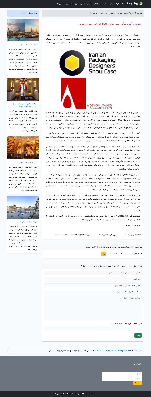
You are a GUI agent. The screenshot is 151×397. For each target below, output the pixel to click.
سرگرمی (90, 3)
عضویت (138, 382)
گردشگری (69, 3)
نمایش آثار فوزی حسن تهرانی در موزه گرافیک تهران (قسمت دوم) (24, 105)
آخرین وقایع (80, 3)
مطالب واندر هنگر (101, 3)
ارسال (138, 335)
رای (103, 253)
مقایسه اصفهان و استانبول (28, 44)
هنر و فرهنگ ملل (116, 3)
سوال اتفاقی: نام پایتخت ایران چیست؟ (126, 323)
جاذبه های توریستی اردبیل (28, 162)
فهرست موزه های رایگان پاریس (27, 222)
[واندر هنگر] (135, 4)
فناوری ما (60, 3)
